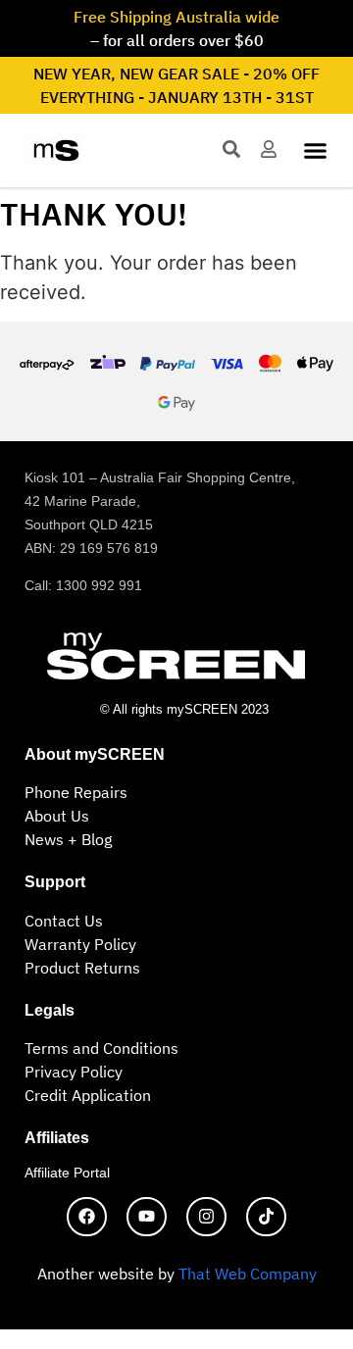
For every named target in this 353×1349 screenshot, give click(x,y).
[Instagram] (206, 1217)
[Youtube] (146, 1217)
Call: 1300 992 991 (83, 585)
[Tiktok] (266, 1217)
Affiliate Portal (67, 1172)
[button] (315, 151)
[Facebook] (87, 1217)
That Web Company (247, 1273)
